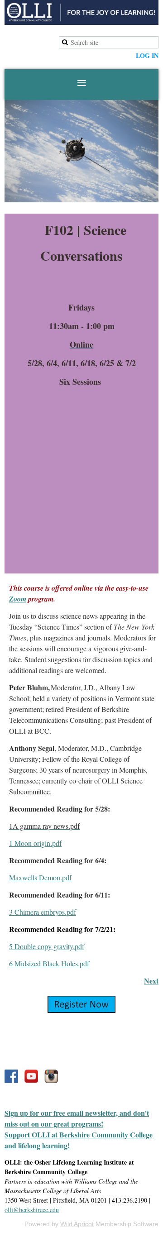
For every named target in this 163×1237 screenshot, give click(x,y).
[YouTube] (31, 1076)
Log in (147, 55)
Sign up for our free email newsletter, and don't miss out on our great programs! (77, 1118)
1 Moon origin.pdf (35, 843)
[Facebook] (11, 1076)
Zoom (17, 599)
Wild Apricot (77, 1223)
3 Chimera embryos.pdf (42, 912)
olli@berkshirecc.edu (32, 1209)
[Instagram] (51, 1076)
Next (151, 980)
